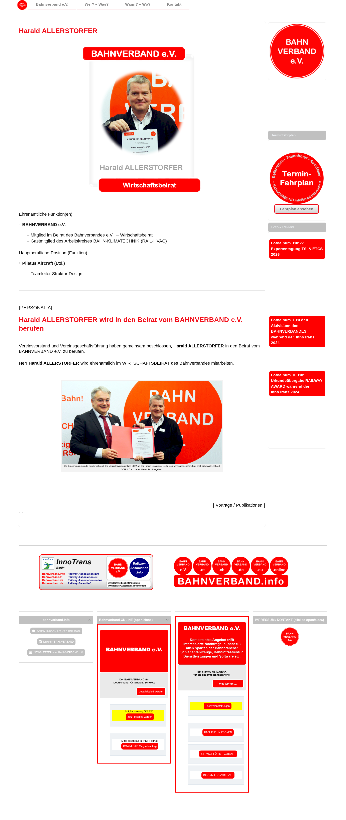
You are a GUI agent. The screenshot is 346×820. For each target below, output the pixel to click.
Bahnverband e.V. (52, 4)
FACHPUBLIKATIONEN (218, 732)
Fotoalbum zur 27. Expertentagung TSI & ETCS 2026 (297, 249)
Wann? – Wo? (138, 4)
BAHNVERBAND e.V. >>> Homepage (58, 630)
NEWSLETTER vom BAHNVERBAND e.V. (58, 652)
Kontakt (174, 4)
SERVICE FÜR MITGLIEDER (218, 753)
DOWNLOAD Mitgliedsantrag (140, 746)
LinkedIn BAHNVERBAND (58, 641)
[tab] (56, 620)
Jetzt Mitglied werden (140, 716)
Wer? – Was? (97, 4)
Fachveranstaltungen (217, 705)
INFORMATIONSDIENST (218, 775)
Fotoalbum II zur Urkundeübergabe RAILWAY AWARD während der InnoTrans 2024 (297, 383)
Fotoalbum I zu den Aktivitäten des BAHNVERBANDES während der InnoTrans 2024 (293, 331)
